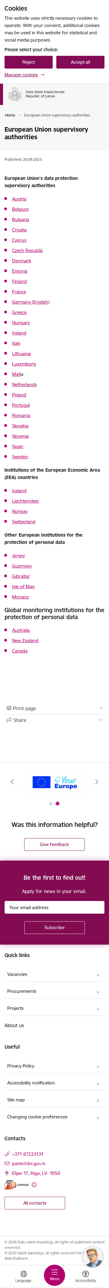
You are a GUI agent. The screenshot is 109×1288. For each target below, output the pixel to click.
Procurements (21, 991)
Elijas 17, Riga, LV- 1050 (36, 1173)
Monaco (20, 597)
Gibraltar (21, 576)
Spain (17, 446)
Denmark (21, 261)
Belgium (20, 209)
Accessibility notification (31, 1083)
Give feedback (54, 844)
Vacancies (17, 974)
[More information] (34, 1184)
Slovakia (20, 426)
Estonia (19, 271)
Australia (21, 630)
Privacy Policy (20, 1066)
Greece (19, 312)
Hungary (21, 322)
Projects (15, 1008)
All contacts (34, 1203)
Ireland (19, 333)
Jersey (18, 555)
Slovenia (20, 436)
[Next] (96, 781)
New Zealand (25, 640)
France (19, 292)
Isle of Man (23, 586)
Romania (21, 415)
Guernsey (22, 566)
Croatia (19, 230)
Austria (19, 199)
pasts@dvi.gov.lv (28, 1163)
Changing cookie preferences (37, 1117)
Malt (16, 374)
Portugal (21, 405)
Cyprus (19, 240)
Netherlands (24, 384)
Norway (20, 511)
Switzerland (23, 521)
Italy (16, 343)
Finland (19, 281)
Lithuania (21, 353)
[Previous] (12, 781)
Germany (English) (30, 302)
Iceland (19, 491)
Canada (20, 651)
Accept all (80, 62)
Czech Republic (27, 250)
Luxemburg (24, 364)
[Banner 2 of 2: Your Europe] (54, 782)
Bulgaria (20, 219)
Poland (19, 395)
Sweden (20, 457)
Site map (16, 1100)
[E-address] (17, 1185)
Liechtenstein (25, 501)
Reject (28, 62)
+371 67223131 (28, 1154)
